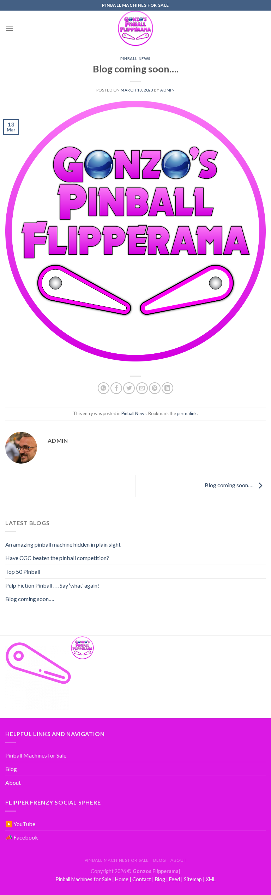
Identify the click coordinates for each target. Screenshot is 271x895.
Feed (174, 879)
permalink (187, 413)
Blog (11, 768)
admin (167, 90)
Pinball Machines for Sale (35, 755)
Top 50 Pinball (22, 571)
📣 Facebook (21, 837)
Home (121, 879)
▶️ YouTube (20, 823)
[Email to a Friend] (142, 388)
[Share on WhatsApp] (103, 388)
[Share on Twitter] (129, 388)
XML (211, 879)
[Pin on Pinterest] (155, 388)
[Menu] (9, 28)
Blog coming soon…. (229, 485)
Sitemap (193, 879)
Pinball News (135, 58)
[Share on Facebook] (116, 388)
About (13, 782)
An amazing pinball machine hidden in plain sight (63, 544)
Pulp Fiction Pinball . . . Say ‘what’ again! (52, 585)
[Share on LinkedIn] (167, 388)
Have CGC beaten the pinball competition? (57, 557)
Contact (141, 879)
